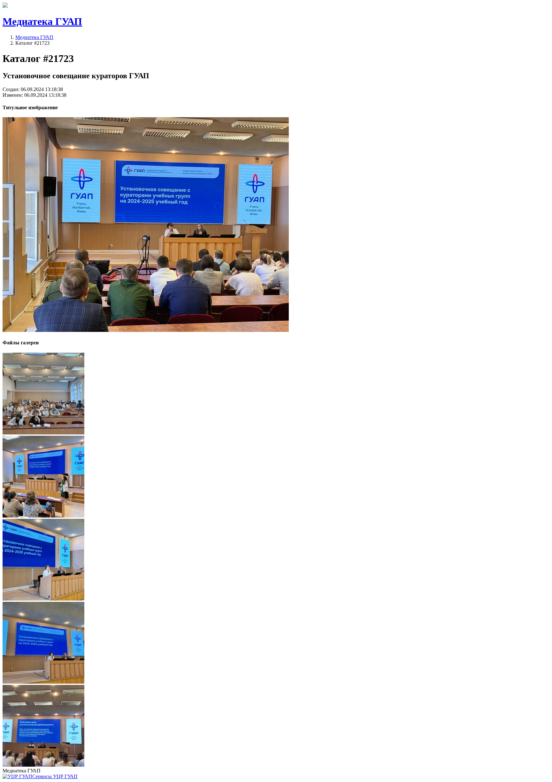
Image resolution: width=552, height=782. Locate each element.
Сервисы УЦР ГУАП (55, 776)
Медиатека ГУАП (34, 37)
